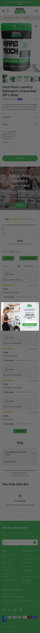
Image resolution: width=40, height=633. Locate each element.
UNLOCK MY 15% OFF (30, 324)
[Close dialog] (38, 303)
